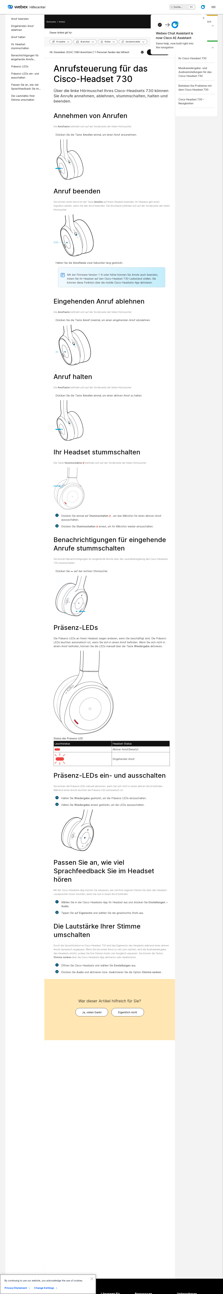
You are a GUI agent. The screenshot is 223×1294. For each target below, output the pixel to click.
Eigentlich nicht (127, 1012)
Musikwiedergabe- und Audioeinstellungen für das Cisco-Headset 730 (195, 72)
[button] (203, 7)
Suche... (178, 7)
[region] (48, 1284)
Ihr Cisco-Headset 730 (192, 58)
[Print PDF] (142, 52)
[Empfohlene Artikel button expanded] (212, 47)
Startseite (51, 22)
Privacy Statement (16, 1287)
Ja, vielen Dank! (92, 1012)
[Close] (91, 1278)
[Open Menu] (213, 7)
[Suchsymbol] (172, 7)
